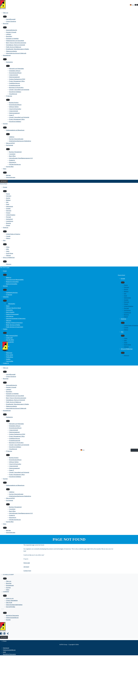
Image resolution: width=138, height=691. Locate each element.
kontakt (134, 450)
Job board (26, 566)
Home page (26, 563)
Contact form (27, 570)
